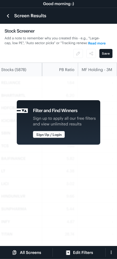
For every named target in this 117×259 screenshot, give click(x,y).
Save (106, 53)
